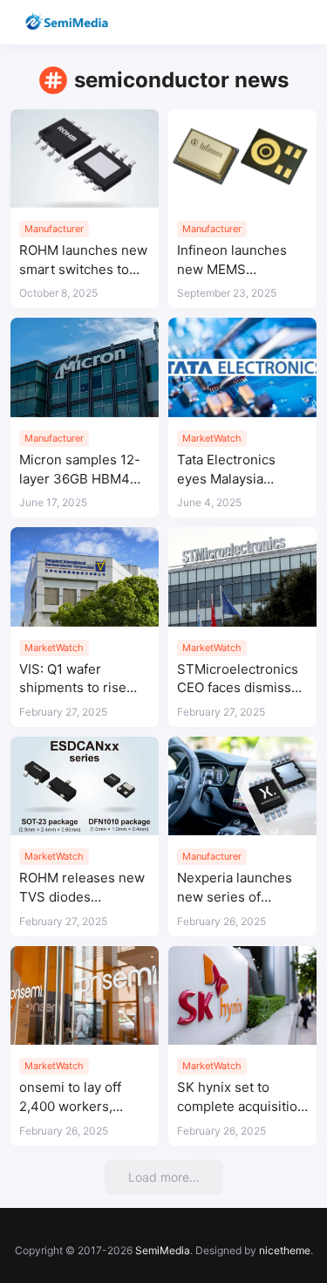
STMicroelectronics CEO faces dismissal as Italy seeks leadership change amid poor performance (239, 679)
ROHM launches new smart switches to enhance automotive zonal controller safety (83, 260)
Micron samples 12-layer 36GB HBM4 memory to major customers (79, 470)
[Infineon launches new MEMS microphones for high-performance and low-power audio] (242, 158)
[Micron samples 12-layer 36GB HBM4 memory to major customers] (84, 367)
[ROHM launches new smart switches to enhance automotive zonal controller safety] (84, 158)
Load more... (164, 1177)
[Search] (264, 22)
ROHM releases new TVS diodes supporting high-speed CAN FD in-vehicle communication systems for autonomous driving (82, 888)
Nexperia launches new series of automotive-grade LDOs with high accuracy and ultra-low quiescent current (236, 888)
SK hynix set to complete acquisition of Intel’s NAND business (241, 1097)
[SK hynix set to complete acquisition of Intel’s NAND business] (242, 995)
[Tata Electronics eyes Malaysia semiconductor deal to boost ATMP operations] (242, 367)
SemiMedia (162, 1250)
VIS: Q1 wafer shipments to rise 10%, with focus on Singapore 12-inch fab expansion (76, 679)
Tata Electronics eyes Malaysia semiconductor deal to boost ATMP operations (238, 470)
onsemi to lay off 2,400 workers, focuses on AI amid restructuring (77, 1097)
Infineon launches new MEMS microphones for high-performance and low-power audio (242, 260)
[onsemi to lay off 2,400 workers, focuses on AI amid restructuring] (84, 995)
